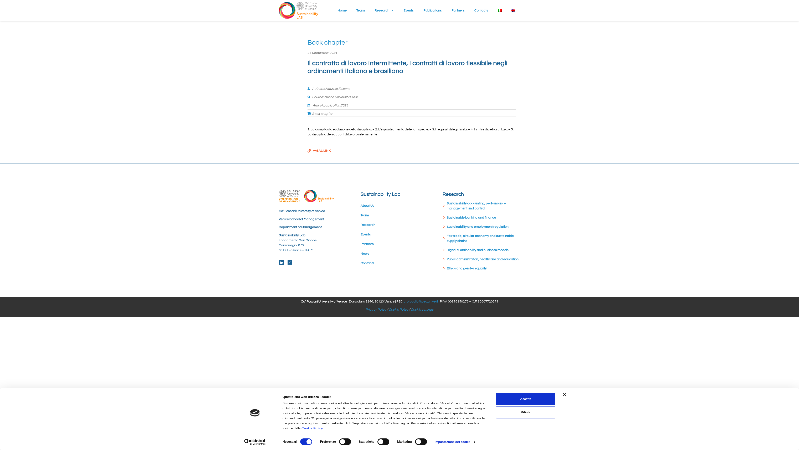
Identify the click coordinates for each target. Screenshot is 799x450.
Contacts (481, 10)
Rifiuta (525, 412)
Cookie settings (422, 309)
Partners (458, 10)
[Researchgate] (289, 262)
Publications (432, 10)
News (365, 253)
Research (382, 10)
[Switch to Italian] (500, 10)
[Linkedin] (281, 262)
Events (408, 10)
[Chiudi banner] (564, 394)
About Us (367, 205)
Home (342, 10)
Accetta (525, 399)
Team (360, 10)
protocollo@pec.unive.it (420, 301)
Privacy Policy (376, 309)
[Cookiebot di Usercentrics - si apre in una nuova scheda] (255, 442)
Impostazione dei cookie (452, 442)
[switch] (345, 441)
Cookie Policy (398, 309)
